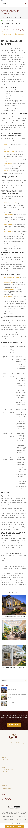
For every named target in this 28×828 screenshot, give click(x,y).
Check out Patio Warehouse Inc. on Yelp (11, 787)
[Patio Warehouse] (14, 736)
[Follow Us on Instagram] (23, 743)
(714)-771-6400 (5, 796)
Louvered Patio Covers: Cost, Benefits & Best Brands (14, 667)
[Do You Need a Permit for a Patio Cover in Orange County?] (14, 630)
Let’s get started (14, 724)
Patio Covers (5, 749)
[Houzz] (16, 742)
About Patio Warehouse (7, 769)
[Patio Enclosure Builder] (14, 20)
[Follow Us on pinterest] (11, 743)
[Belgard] (18, 742)
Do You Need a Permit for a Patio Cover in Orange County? (14, 642)
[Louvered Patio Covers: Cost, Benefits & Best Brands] (14, 655)
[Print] (8, 26)
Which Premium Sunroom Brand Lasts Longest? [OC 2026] (14, 616)
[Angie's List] (21, 742)
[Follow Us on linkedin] (9, 743)
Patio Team (4, 771)
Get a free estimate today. (9, 553)
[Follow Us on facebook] (5, 743)
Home (3, 17)
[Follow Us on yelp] (14, 743)
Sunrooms (4, 752)
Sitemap (4, 773)
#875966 (8, 802)
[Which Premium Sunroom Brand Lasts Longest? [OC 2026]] (14, 605)
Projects (7, 17)
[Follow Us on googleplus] (7, 743)
